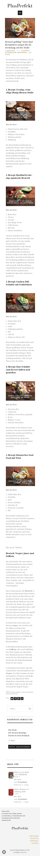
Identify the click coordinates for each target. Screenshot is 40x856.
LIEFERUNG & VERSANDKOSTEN (13, 816)
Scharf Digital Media (17, 850)
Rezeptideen (29, 692)
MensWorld (22, 52)
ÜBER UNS (5, 811)
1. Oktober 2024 (10, 51)
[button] (4, 852)
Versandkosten (22, 782)
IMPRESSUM (6, 820)
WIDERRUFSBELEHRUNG (11, 818)
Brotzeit (13, 692)
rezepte (23, 692)
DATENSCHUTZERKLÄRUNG (12, 814)
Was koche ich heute (11, 694)
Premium (18, 692)
